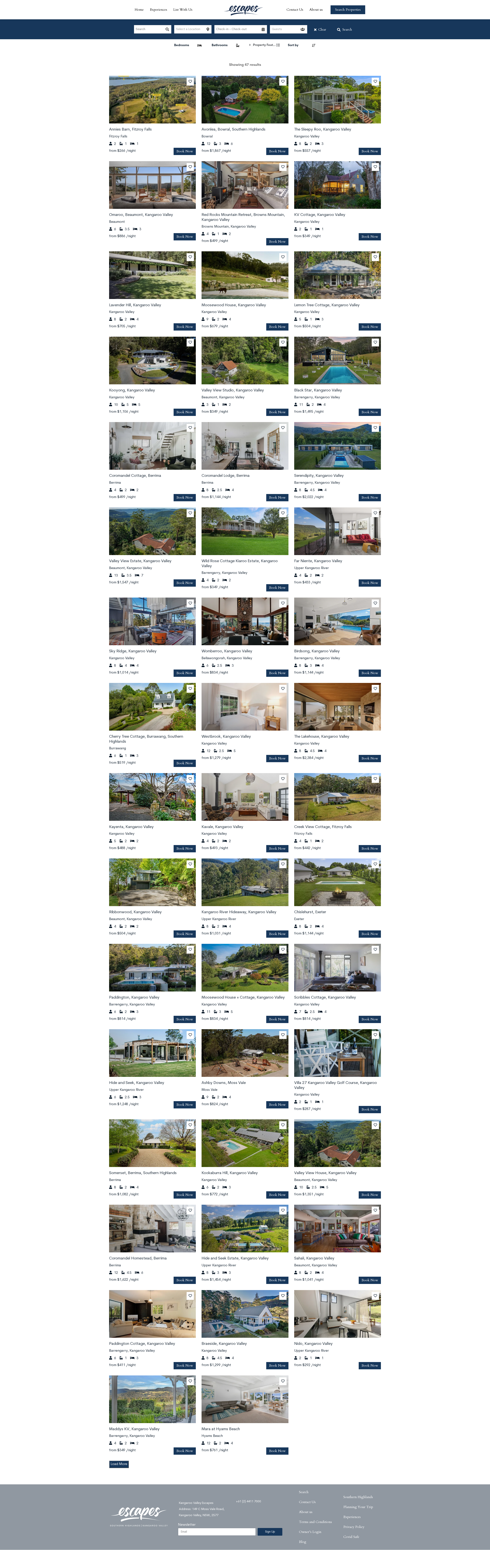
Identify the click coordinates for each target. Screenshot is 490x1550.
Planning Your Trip (358, 1507)
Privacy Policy (353, 1527)
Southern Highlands (358, 1497)
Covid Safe (351, 1536)
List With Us (182, 9)
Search (347, 29)
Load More (119, 1464)
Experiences (158, 9)
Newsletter (187, 1525)
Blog (302, 1541)
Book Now (184, 151)
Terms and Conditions (315, 1522)
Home (139, 9)
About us (316, 9)
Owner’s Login (310, 1532)
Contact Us (295, 9)
